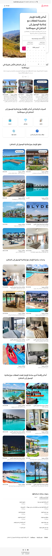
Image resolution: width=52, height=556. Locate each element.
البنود (23, 553)
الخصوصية (27, 553)
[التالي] (23, 77)
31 (38, 64)
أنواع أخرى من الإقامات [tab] (43, 497)
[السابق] (28, 77)
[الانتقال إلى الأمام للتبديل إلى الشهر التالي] (28, 47)
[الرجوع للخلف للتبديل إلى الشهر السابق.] (43, 47)
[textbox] (40, 44)
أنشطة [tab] (36, 497)
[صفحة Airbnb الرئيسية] (44, 6)
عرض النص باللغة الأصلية (18, 1)
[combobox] (34, 39)
